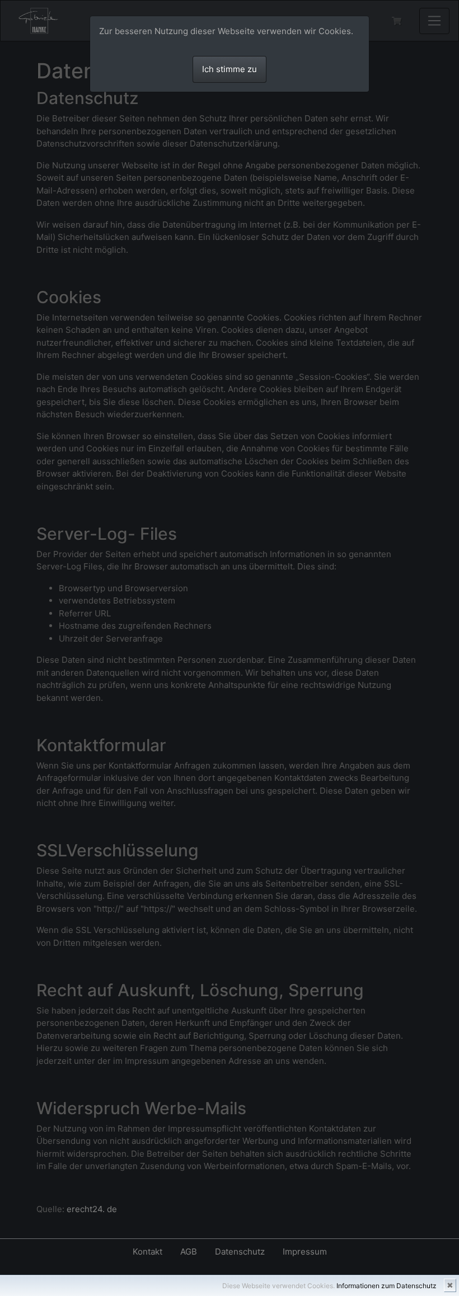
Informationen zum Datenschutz (386, 1285)
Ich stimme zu (229, 69)
